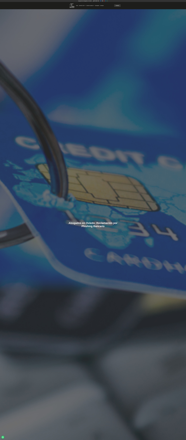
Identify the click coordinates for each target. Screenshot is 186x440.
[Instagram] (102, 0)
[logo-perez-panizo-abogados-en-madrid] (72, 6)
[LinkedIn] (105, 0)
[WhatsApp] (107, 0)
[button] (2, 437)
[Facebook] (100, 0)
